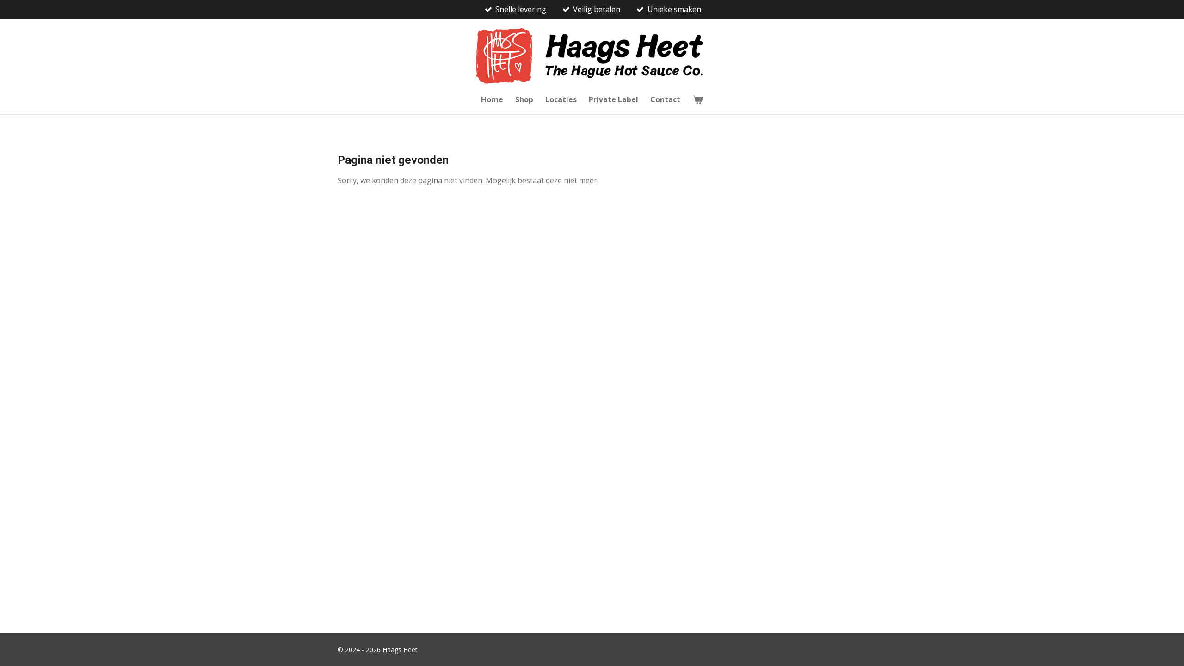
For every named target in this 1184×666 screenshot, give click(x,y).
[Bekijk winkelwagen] (697, 99)
